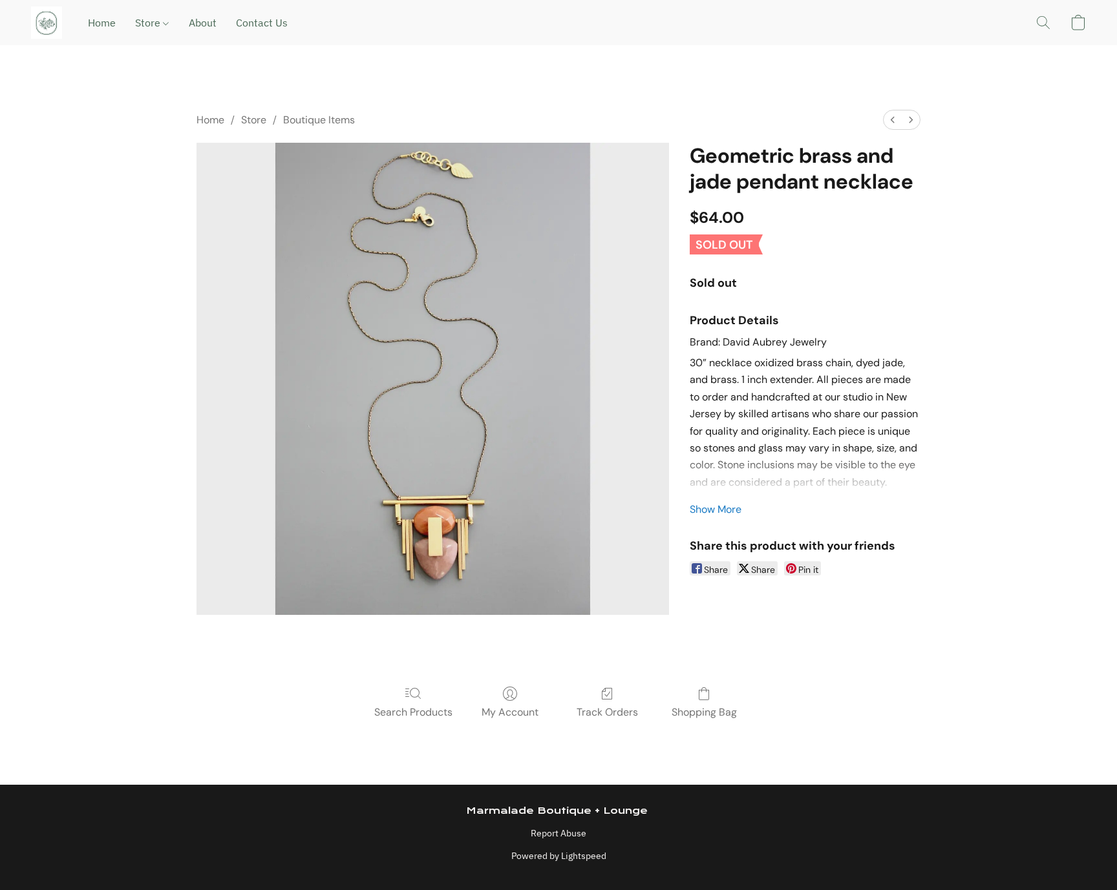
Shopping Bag (704, 712)
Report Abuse (558, 833)
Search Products (413, 712)
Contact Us (262, 22)
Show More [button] (715, 509)
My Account (510, 712)
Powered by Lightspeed (558, 856)
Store (149, 22)
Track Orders (607, 712)
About (203, 22)
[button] (46, 22)
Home (102, 22)
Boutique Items (319, 120)
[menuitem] (893, 119)
